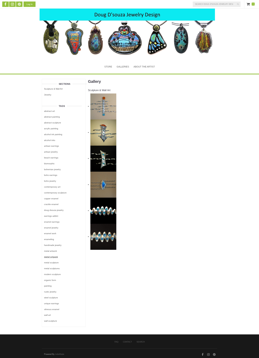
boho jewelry (50, 181)
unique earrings (51, 303)
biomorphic (49, 163)
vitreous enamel (51, 309)
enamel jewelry (51, 227)
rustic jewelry (50, 292)
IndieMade (59, 354)
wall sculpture (50, 321)
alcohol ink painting (53, 134)
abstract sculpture (52, 122)
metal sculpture (51, 262)
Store (108, 66)
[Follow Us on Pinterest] (19, 4)
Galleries (123, 66)
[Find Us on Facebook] (5, 4)
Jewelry (47, 94)
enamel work (50, 233)
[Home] (127, 34)
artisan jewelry (51, 152)
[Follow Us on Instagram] (12, 4)
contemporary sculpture (55, 192)
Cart (249, 4)
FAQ (116, 342)
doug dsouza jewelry (54, 210)
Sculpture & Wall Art (53, 89)
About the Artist (144, 66)
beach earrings (51, 157)
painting (48, 286)
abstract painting (52, 117)
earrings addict (51, 216)
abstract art (49, 111)
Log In (30, 4)
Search (141, 342)
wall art (47, 315)
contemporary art (52, 187)
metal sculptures (52, 268)
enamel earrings (52, 222)
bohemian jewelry (52, 169)
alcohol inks (49, 140)
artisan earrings (51, 146)
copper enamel (51, 198)
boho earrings (50, 175)
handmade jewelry (52, 245)
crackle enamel (51, 204)
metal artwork (50, 251)
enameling (49, 239)
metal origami (51, 257)
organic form (50, 280)
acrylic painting (51, 128)
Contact (127, 342)
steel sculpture (51, 297)
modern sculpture (52, 274)
